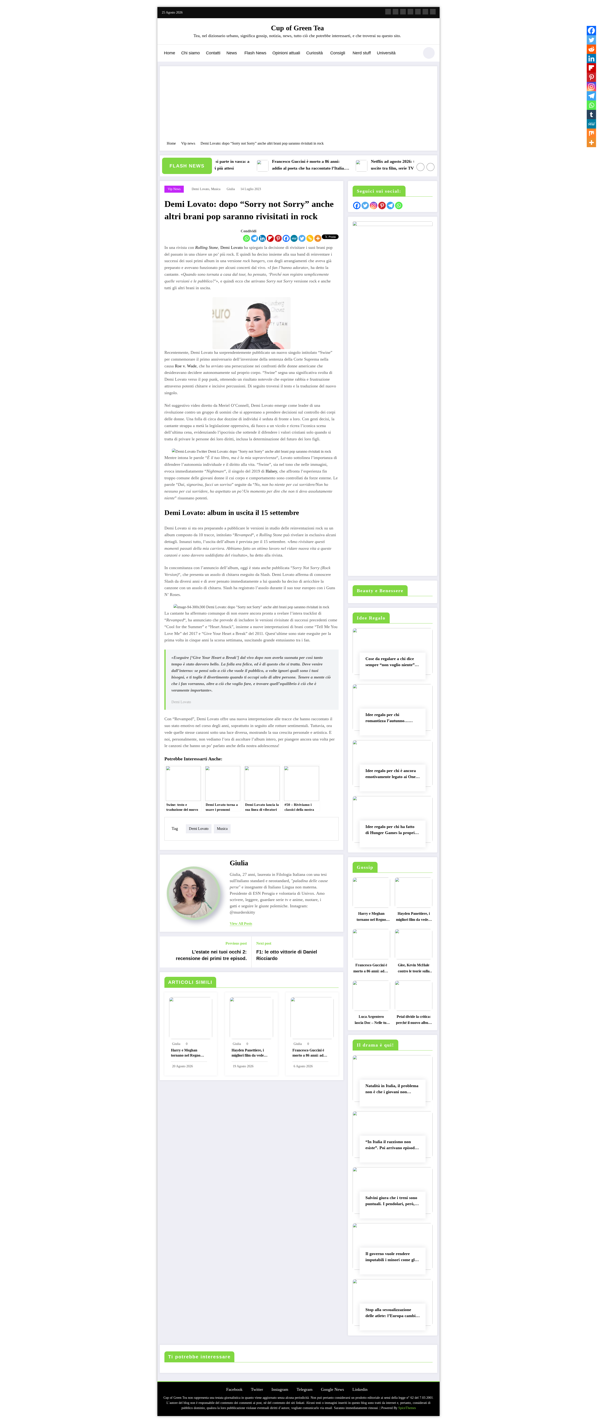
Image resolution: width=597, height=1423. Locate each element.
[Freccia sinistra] (420, 167)
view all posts (241, 923)
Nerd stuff (362, 53)
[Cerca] (414, 53)
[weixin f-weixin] (418, 11)
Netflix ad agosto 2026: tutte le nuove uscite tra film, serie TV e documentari (376, 164)
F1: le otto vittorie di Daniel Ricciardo (286, 955)
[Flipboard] (270, 238)
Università (386, 53)
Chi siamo (190, 53)
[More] (317, 238)
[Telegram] (254, 238)
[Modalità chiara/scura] (429, 53)
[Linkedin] (262, 238)
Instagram (279, 1389)
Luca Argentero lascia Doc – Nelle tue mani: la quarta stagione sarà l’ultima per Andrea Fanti (371, 1021)
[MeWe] (294, 238)
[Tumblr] (591, 114)
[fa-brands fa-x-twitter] (395, 11)
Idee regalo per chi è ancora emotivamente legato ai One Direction (390, 774)
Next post (263, 943)
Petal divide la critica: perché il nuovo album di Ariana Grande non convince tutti (413, 1021)
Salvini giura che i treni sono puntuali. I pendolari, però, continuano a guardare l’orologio (391, 1201)
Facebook (234, 1389)
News (231, 53)
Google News (332, 1389)
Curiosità (314, 53)
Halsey (271, 471)
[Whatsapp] (246, 238)
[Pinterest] (278, 238)
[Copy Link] (309, 238)
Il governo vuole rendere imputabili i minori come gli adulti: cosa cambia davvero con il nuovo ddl (390, 1257)
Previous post (236, 943)
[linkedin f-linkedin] (425, 11)
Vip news (174, 189)
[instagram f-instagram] (403, 11)
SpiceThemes (407, 1408)
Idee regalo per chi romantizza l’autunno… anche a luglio (387, 718)
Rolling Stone (206, 247)
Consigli (337, 53)
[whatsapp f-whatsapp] (433, 11)
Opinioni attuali (286, 53)
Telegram (304, 1389)
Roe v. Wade (186, 366)
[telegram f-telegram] (410, 11)
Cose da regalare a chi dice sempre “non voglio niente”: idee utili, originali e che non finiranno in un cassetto (391, 662)
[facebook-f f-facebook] (388, 11)
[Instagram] (591, 86)
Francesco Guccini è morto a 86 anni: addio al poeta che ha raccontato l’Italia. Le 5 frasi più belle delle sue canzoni (278, 165)
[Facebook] (286, 238)
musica (215, 189)
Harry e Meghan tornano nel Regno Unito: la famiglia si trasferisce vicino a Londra (186, 1053)
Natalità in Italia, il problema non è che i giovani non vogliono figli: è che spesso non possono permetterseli (391, 1089)
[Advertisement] (298, 106)
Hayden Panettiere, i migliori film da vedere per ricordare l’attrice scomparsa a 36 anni (249, 1053)
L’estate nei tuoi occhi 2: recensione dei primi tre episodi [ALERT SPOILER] (211, 956)
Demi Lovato (231, 247)
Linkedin (360, 1389)
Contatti (213, 53)
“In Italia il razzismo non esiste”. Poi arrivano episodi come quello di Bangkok (390, 1145)
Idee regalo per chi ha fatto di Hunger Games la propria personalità (391, 830)
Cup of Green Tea (297, 28)
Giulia (231, 189)
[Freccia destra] (430, 167)
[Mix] (591, 133)
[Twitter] (301, 238)
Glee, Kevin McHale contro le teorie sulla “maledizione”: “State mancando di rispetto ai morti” (413, 969)
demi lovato (200, 189)
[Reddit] (591, 49)
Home (169, 53)
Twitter (257, 1389)
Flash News (255, 53)
